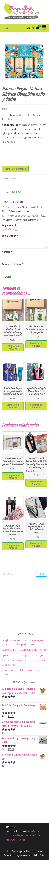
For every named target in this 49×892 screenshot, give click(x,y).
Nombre (7, 252)
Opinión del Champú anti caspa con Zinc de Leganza (23, 655)
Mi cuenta (30, 27)
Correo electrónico (12, 264)
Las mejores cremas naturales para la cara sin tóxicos (24, 649)
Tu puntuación (9, 225)
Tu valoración (10, 236)
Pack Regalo (12, 178)
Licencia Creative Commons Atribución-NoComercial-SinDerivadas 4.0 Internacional (24, 835)
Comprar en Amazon (15, 169)
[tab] (14, 191)
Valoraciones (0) (13, 191)
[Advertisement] (24, 604)
